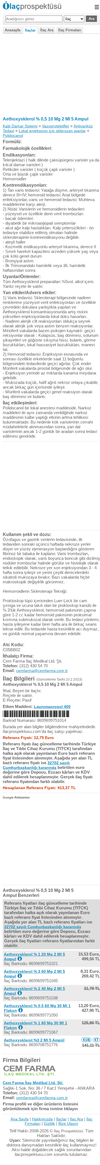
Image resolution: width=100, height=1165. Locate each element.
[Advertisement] (50, 74)
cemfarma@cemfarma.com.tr (42, 670)
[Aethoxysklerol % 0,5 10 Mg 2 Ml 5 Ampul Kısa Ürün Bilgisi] (86, 1040)
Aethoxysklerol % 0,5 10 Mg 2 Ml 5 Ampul (45, 119)
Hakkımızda (42, 1119)
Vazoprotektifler (55, 126)
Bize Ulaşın (68, 1123)
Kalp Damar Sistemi (20, 126)
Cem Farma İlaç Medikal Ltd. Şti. (33, 1083)
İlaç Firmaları (69, 30)
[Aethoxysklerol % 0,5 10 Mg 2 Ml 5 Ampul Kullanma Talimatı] (96, 1040)
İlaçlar (30, 30)
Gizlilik (49, 1123)
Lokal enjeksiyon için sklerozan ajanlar (52, 131)
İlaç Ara (46, 30)
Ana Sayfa (20, 1119)
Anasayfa (12, 30)
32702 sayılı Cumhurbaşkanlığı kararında (36, 765)
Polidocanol (13, 135)
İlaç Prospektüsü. (69, 1131)
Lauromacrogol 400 (52, 706)
